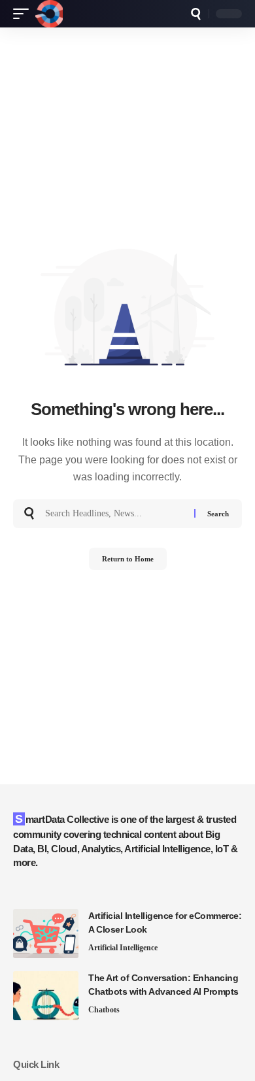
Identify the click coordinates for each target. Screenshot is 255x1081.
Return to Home (128, 559)
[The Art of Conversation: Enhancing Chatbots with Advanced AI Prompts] (45, 995)
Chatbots (104, 1009)
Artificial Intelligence (123, 947)
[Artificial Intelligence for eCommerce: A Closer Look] (45, 933)
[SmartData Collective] (49, 13)
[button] (24, 13)
